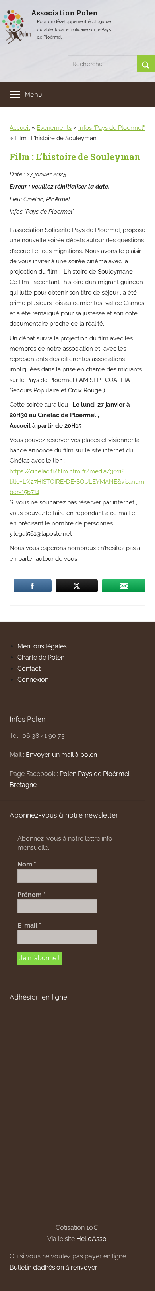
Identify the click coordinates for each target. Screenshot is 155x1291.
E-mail (29, 925)
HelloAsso (91, 1239)
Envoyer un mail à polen (61, 754)
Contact (29, 668)
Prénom (31, 895)
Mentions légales (42, 646)
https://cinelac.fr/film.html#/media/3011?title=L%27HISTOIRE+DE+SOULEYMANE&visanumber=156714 (77, 482)
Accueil (20, 127)
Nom (26, 864)
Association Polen (64, 12)
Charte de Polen (40, 657)
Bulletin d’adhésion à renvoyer (53, 1267)
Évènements (54, 127)
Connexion (32, 679)
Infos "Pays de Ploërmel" (111, 127)
